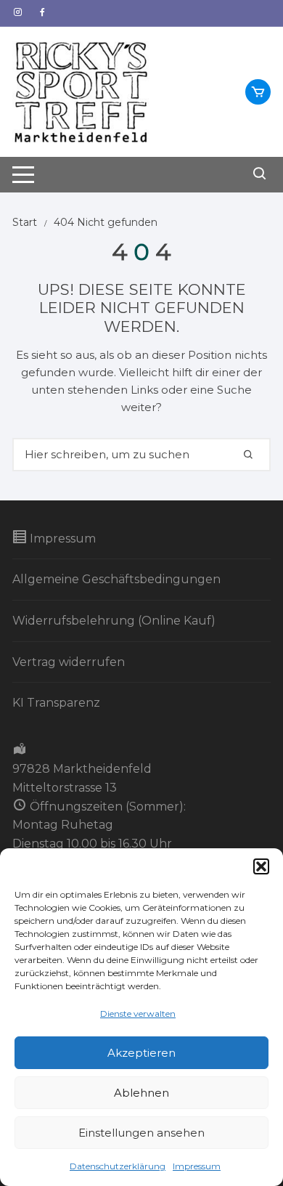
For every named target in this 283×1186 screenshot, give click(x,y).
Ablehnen (141, 1093)
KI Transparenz (56, 703)
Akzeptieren (141, 1053)
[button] (261, 866)
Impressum (197, 1166)
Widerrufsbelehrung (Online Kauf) (114, 620)
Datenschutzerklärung (117, 1166)
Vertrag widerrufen (68, 662)
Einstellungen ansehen (141, 1133)
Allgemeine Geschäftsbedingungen (116, 579)
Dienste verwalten (138, 1013)
